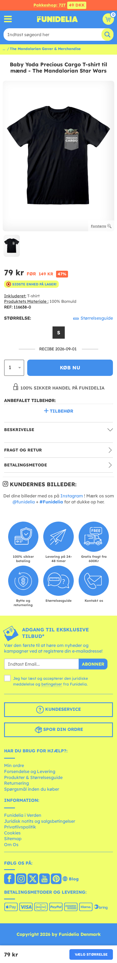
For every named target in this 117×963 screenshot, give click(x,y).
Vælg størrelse (91, 954)
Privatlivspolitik (20, 827)
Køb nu (70, 367)
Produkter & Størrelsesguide (33, 777)
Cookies (12, 833)
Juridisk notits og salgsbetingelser (39, 821)
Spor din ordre (62, 729)
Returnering (16, 783)
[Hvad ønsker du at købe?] (8, 19)
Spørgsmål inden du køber (31, 789)
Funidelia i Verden (22, 815)
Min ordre (14, 765)
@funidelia (24, 501)
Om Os (11, 844)
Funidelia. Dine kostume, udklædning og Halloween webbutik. (57, 19)
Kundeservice (62, 709)
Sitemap (12, 838)
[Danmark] (9, 879)
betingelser (51, 684)
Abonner (93, 664)
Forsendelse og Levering (29, 771)
